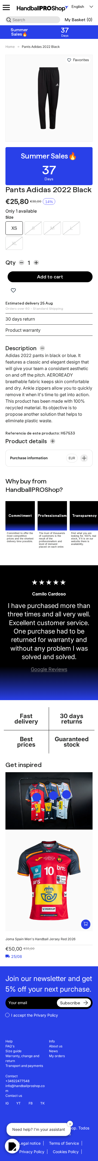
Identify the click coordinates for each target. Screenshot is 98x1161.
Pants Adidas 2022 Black (41, 46)
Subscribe (70, 1003)
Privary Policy (46, 1015)
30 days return (20, 319)
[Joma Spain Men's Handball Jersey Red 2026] (49, 880)
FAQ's (9, 1046)
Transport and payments (24, 1066)
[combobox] (32, 19)
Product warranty (23, 330)
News (53, 1051)
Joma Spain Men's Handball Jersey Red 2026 (40, 939)
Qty (10, 262)
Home (10, 46)
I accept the (34, 1015)
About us (55, 1046)
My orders (57, 1056)
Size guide (13, 1051)
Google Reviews (49, 669)
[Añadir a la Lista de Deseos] (69, 60)
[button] (79, 19)
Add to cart (50, 276)
